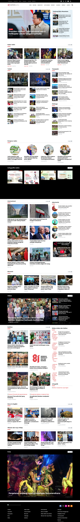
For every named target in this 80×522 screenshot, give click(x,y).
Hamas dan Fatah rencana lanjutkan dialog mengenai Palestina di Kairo (15, 242)
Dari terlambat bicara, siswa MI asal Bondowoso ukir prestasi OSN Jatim (17, 388)
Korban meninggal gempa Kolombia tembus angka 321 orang (40, 263)
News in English (12, 416)
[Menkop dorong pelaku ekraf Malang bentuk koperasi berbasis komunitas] (29, 310)
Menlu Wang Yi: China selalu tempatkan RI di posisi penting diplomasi (16, 264)
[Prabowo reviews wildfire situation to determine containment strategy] (31, 425)
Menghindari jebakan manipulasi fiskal (39, 409)
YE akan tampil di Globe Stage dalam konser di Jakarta (14, 456)
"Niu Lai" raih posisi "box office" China (65, 455)
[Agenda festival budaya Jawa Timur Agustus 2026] (48, 183)
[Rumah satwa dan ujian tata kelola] (17, 358)
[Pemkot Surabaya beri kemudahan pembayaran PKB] (10, 121)
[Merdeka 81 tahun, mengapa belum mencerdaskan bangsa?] (40, 358)
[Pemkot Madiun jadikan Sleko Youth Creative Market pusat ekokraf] (55, 235)
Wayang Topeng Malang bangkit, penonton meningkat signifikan (65, 306)
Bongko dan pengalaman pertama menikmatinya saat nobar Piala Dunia (64, 333)
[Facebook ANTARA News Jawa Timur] (61, 1)
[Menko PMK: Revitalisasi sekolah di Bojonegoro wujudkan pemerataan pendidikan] (55, 30)
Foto (9, 464)
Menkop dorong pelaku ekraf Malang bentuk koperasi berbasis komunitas (26, 319)
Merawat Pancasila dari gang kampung (16, 409)
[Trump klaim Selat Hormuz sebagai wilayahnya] (40, 232)
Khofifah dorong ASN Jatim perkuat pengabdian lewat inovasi (30, 158)
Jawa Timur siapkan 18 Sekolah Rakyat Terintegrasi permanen (65, 192)
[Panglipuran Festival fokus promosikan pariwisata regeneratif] (55, 341)
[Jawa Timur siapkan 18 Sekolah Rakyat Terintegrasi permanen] (65, 183)
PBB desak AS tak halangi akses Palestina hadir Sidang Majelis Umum (17, 221)
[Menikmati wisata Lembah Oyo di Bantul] (55, 354)
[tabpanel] (28, 24)
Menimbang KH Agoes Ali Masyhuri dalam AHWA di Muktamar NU (37, 388)
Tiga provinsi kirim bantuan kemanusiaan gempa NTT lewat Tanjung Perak (64, 318)
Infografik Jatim (13, 168)
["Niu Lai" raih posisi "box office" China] (65, 448)
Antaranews (10, 1)
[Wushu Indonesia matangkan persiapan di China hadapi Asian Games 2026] (10, 108)
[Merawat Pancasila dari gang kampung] (17, 400)
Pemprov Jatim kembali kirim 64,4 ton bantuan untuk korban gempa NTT (15, 158)
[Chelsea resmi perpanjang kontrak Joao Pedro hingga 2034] (40, 79)
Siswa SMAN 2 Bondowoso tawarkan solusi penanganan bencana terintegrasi (16, 346)
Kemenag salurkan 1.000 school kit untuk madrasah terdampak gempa (42, 96)
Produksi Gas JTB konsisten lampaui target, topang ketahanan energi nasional (64, 214)
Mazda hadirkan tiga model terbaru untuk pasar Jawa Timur (47, 288)
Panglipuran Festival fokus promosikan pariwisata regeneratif (64, 340)
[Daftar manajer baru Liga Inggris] (62, 389)
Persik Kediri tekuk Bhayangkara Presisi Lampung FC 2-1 (42, 115)
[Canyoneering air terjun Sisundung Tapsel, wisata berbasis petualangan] (55, 361)
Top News (29, 1)
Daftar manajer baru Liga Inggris (60, 404)
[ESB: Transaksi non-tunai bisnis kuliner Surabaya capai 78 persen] (31, 280)
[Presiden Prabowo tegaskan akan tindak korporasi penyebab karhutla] (32, 121)
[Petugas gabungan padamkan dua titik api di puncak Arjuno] (55, 312)
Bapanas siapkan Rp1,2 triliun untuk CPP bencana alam (14, 288)
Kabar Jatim (11, 44)
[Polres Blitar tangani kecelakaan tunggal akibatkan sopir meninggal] (55, 92)
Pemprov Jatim (12, 141)
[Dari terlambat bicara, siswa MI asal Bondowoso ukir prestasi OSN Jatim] (17, 378)
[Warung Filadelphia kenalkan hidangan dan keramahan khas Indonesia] (55, 347)
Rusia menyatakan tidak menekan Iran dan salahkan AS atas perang (65, 74)
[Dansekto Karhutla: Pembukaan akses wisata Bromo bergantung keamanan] (55, 86)
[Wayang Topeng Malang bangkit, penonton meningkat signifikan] (55, 307)
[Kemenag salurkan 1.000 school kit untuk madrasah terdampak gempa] (32, 96)
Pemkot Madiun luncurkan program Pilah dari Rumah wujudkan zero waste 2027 (64, 221)
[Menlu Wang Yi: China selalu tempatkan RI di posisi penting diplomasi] (17, 254)
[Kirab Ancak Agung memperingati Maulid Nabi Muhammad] (32, 108)
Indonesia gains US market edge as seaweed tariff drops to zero (65, 433)
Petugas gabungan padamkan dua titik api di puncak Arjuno (65, 312)
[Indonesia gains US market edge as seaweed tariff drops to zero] (65, 425)
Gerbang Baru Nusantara (60, 11)
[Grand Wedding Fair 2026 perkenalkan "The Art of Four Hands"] (31, 448)
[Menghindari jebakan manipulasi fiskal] (40, 400)
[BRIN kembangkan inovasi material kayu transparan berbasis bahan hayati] (10, 96)
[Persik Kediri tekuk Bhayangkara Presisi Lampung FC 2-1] (32, 115)
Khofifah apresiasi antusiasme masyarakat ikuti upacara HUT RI (48, 158)
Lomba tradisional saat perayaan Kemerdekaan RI (30, 193)
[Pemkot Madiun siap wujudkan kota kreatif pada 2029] (55, 208)
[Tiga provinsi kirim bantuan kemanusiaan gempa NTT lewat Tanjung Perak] (55, 318)
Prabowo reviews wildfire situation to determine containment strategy (31, 433)
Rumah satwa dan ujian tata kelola (17, 366)
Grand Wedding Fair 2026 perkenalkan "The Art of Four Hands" (31, 456)
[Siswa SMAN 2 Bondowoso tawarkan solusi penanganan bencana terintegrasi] (17, 336)
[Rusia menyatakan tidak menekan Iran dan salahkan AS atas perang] (55, 74)
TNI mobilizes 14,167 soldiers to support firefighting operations (47, 433)
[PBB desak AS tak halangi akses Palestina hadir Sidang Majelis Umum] (17, 211)
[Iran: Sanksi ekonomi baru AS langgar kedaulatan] (40, 211)
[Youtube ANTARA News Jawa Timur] (68, 1)
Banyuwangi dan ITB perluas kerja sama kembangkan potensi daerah (30, 62)
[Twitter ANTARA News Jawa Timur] (63, 1)
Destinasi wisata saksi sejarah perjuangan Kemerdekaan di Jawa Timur (14, 191)
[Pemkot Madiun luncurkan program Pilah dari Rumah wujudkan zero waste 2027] (55, 222)
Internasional (11, 201)
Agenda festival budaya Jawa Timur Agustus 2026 (47, 193)
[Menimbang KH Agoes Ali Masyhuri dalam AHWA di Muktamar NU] (40, 378)
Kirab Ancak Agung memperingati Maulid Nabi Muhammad (64, 61)
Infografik (55, 367)
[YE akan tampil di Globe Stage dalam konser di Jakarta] (32, 90)
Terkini (20, 1)
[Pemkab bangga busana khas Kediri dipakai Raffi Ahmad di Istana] (55, 80)
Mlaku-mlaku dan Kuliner (60, 328)
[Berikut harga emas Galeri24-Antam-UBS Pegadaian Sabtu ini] (65, 280)
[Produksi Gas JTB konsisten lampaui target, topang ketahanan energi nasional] (55, 215)
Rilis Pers (33, 1)
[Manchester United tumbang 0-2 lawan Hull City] (55, 127)
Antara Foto (16, 1)
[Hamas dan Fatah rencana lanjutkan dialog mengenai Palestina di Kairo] (17, 232)
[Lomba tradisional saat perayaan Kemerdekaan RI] (31, 183)
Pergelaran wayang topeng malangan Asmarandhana (46, 61)
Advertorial (55, 202)
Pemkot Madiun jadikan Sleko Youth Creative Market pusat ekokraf (65, 234)
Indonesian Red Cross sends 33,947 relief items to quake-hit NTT (20, 102)
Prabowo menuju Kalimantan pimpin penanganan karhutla (26, 32)
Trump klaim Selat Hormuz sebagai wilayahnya (37, 241)
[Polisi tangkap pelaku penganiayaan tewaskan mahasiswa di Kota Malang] (55, 98)
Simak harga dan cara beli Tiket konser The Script (47, 456)
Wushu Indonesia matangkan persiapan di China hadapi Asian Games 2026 (20, 108)
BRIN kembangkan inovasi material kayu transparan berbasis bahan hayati (19, 96)
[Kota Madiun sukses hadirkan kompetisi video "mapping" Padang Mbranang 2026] (55, 228)
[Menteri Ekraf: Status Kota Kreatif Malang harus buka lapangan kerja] (55, 16)
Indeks (69, 44)
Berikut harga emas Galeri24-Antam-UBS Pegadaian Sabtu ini (64, 288)
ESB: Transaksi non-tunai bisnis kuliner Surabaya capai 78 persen (31, 288)
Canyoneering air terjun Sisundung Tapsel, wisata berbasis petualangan (64, 360)
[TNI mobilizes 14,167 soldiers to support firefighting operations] (48, 425)
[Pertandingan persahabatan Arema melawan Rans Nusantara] (10, 115)
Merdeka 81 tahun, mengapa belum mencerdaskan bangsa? (39, 367)
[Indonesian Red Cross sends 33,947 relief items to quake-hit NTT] (10, 102)
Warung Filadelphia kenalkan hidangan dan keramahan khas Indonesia (65, 347)
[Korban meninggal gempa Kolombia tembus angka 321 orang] (40, 254)
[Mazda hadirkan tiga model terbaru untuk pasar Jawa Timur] (48, 280)
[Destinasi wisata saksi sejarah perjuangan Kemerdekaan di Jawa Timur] (14, 183)
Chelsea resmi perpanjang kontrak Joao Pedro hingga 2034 (64, 109)
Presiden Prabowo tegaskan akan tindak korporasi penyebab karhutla (42, 121)
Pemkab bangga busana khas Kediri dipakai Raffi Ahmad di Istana (64, 80)
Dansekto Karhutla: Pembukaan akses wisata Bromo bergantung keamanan (65, 86)
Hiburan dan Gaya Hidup (15, 440)
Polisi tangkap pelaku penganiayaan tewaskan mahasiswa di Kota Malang (64, 98)
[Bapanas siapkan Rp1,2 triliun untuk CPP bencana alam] (14, 280)
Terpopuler (24, 1)
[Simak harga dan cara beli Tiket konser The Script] (48, 448)
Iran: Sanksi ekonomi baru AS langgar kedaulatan (38, 220)
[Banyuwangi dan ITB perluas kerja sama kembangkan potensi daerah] (55, 22)
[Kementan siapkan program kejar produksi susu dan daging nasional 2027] (55, 300)
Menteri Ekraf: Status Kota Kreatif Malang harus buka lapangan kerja (65, 16)
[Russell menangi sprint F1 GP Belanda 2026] (55, 133)
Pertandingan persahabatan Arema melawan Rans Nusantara (20, 115)
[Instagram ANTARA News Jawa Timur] (65, 1)
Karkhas (10, 327)
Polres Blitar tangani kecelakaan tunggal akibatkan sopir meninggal (65, 92)
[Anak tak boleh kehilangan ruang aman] (40, 336)
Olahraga (55, 104)
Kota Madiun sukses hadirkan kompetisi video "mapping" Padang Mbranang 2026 (64, 228)
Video (9, 296)
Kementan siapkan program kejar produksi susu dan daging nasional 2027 (65, 300)
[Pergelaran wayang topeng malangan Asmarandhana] (32, 102)
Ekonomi (10, 271)
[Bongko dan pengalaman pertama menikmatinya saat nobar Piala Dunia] (55, 334)
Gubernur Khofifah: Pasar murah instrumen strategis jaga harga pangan (65, 158)
